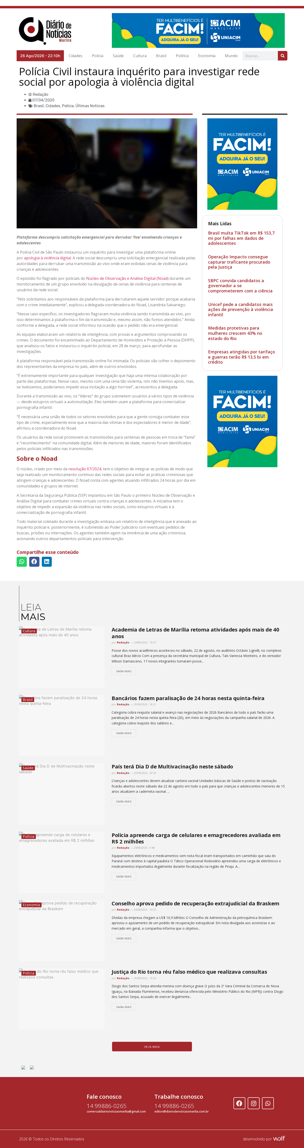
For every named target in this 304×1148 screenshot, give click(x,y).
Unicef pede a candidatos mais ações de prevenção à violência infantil (240, 309)
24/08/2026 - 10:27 (144, 642)
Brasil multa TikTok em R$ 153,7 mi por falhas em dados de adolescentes (241, 238)
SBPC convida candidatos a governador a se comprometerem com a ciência (240, 286)
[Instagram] (254, 1103)
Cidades (75, 55)
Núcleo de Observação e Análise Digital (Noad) (127, 278)
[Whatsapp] (268, 1103)
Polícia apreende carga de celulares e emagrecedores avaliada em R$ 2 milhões (196, 838)
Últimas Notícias (90, 106)
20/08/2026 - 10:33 (144, 978)
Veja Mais (152, 1046)
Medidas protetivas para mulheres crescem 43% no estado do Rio (235, 333)
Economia (206, 55)
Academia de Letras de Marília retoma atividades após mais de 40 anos (195, 632)
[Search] (282, 55)
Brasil (161, 55)
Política (182, 55)
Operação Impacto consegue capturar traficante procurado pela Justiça (239, 262)
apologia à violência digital (47, 258)
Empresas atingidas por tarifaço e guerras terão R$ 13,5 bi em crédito (241, 357)
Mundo (231, 55)
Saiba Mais (124, 671)
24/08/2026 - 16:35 (144, 909)
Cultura (140, 55)
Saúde (118, 55)
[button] (22, 562)
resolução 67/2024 (84, 468)
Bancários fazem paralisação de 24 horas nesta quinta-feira (188, 698)
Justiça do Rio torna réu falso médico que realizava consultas (189, 971)
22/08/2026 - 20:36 (144, 773)
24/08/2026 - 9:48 (144, 847)
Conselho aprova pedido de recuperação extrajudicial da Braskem (195, 903)
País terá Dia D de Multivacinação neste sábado (172, 766)
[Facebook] (239, 1103)
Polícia (97, 55)
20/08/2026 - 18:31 (144, 704)
